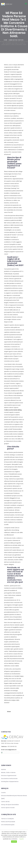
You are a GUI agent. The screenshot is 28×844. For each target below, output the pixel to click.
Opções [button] (21, 839)
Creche (3, 792)
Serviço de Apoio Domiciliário (10, 804)
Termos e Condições (7, 819)
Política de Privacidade (8, 822)
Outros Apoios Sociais (8, 807)
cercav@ (10, 750)
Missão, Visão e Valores (8, 772)
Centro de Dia (5, 801)
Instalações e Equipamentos (9, 781)
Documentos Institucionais (9, 778)
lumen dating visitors (16, 40)
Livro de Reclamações (7, 825)
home (5, 40)
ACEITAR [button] (14, 841)
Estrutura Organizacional (8, 775)
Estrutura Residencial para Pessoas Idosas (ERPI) (14, 797)
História (3, 769)
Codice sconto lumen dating (13, 410)
